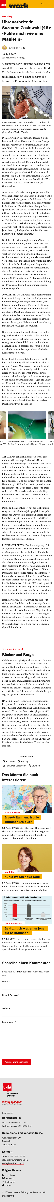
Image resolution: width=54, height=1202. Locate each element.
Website (6, 1008)
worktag (20, 57)
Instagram (10, 1181)
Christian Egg (17, 47)
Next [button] (47, 430)
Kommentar (9, 1022)
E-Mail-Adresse (10, 995)
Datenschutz (8, 1195)
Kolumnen (11, 57)
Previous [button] (7, 430)
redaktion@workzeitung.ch (15, 1159)
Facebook (10, 1175)
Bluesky (10, 1178)
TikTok (8, 1185)
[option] (27, 430)
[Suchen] (43, 4)
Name (6, 981)
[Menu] (49, 4)
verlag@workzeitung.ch (13, 1163)
